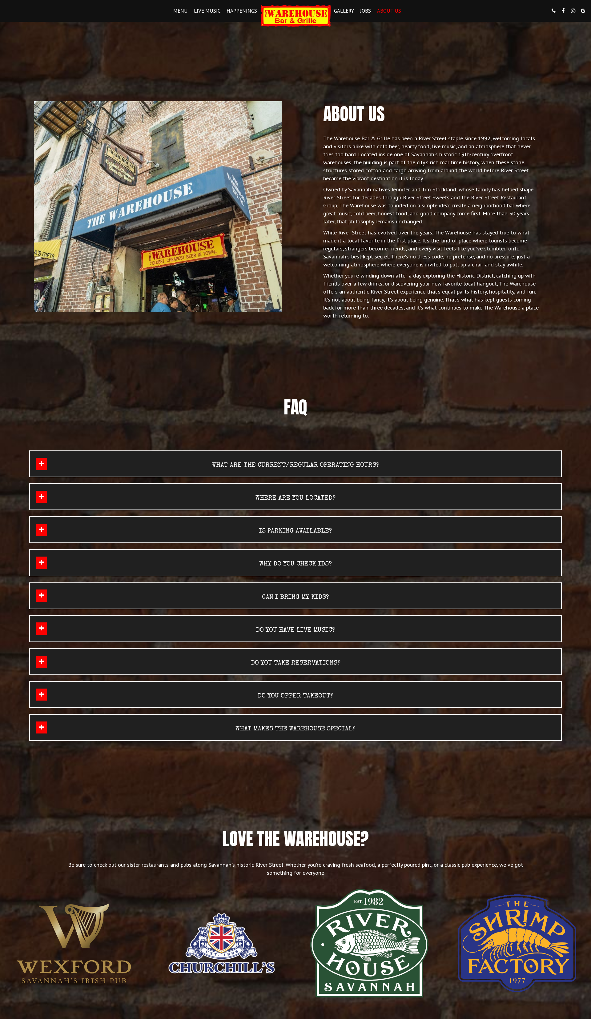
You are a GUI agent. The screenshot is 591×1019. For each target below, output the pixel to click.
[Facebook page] (563, 11)
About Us (389, 11)
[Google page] (583, 11)
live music (207, 11)
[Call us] (553, 11)
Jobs (365, 11)
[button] (295, 463)
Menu (180, 11)
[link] (295, 16)
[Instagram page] (573, 11)
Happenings (242, 11)
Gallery (344, 11)
